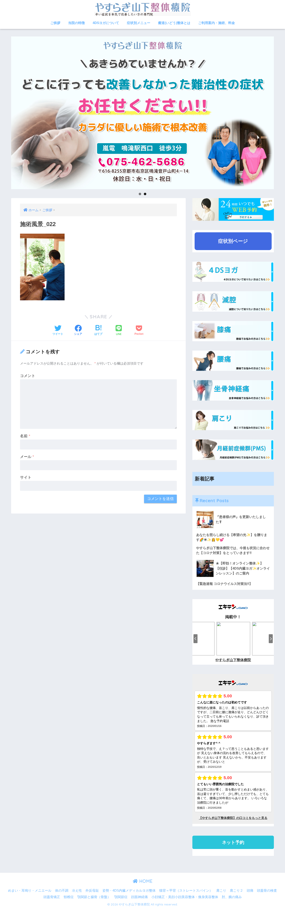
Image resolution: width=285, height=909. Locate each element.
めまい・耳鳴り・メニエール (29, 890)
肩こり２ (236, 890)
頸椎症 (69, 897)
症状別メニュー (138, 23)
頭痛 (250, 890)
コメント (27, 376)
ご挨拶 (55, 23)
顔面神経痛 (139, 897)
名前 (25, 436)
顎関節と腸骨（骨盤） (94, 897)
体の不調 (61, 890)
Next (281, 111)
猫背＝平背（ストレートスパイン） (186, 890)
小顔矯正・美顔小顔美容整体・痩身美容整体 (184, 897)
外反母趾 (92, 890)
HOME (145, 881)
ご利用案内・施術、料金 (216, 23)
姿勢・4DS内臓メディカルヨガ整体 (129, 890)
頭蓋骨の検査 (267, 890)
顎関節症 (121, 897)
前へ (3, 111)
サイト (25, 477)
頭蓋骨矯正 (51, 897)
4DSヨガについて (106, 23)
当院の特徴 (76, 23)
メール (27, 457)
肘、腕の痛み (232, 897)
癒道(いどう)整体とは (174, 23)
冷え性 (77, 890)
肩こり (221, 890)
